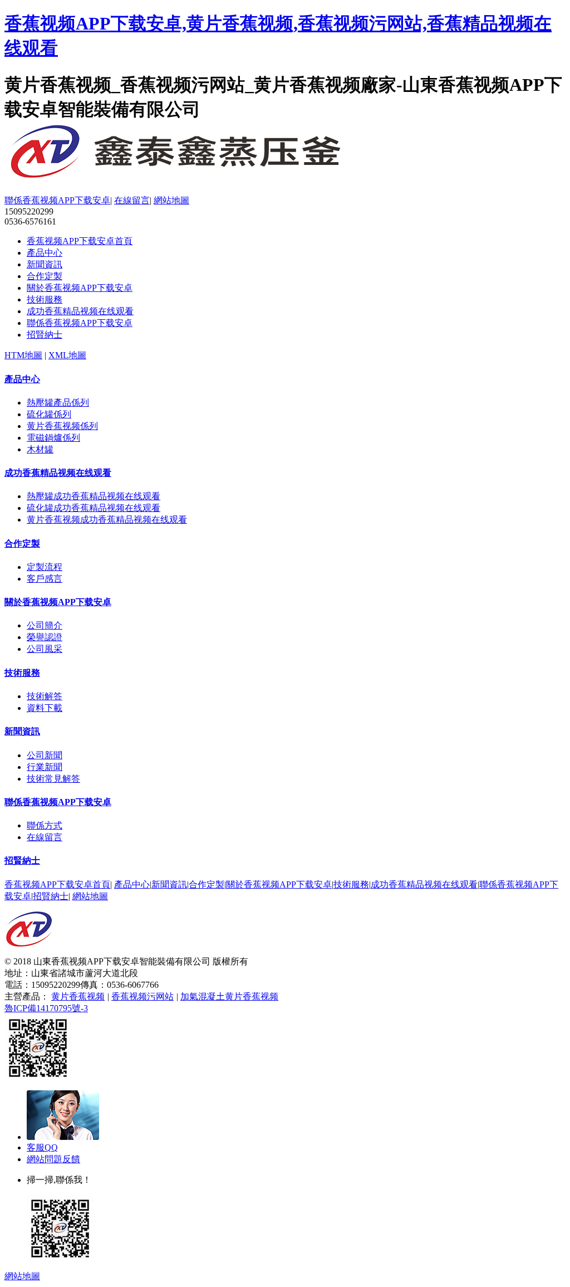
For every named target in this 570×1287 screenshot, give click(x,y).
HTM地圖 (23, 355)
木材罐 (40, 449)
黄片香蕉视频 (78, 996)
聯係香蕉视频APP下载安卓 (57, 200)
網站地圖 (171, 200)
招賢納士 (44, 334)
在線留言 (132, 200)
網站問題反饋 (53, 1159)
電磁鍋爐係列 (53, 437)
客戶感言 (44, 578)
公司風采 (44, 649)
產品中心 (44, 252)
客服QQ (42, 1147)
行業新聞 (44, 767)
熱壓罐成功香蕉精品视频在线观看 (93, 496)
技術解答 (44, 696)
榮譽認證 (44, 637)
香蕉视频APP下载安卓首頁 (79, 241)
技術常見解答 (53, 778)
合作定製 (44, 276)
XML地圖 (67, 355)
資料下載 (44, 708)
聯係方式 (44, 825)
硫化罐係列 (49, 414)
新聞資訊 (44, 264)
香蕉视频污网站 (142, 996)
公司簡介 (44, 625)
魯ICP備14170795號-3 (46, 1008)
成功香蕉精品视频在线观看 (80, 311)
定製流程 (44, 567)
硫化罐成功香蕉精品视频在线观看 (93, 508)
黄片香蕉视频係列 (62, 426)
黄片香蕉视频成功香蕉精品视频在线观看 (107, 519)
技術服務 (44, 299)
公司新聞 (44, 755)
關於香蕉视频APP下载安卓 (79, 287)
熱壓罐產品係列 (58, 402)
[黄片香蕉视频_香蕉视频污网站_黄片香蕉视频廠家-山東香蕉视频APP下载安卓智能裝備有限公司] (28, 953)
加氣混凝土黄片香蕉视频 (229, 996)
